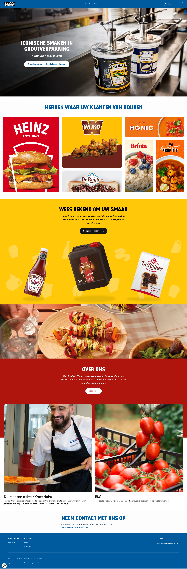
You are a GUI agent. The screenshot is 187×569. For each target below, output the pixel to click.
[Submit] (166, 4)
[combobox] (173, 4)
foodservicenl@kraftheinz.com (74, 527)
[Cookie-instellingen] (4, 565)
